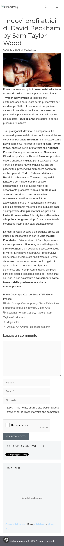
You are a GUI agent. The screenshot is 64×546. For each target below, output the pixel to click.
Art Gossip (13, 303)
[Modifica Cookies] (6, 540)
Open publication (15, 524)
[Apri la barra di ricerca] (46, 7)
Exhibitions (52, 303)
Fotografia (9, 307)
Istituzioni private (26, 307)
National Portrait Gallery (21, 312)
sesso (22, 317)
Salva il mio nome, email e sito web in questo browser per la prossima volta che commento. (33, 409)
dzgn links (13, 322)
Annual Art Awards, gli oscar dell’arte (28, 326)
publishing (39, 524)
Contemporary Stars (33, 303)
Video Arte (44, 307)
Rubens (41, 312)
